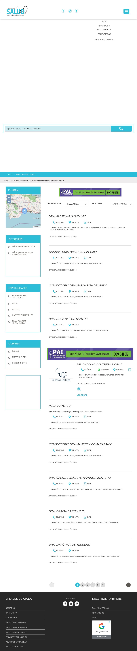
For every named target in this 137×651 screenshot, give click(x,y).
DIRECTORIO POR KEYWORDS (17, 627)
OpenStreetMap (37, 218)
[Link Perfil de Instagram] (77, 604)
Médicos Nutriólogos (67, 236)
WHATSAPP (104, 369)
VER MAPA (75, 222)
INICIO (104, 21)
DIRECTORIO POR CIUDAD (16, 632)
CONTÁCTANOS (104, 34)
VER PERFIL (82, 395)
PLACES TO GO (98, 613)
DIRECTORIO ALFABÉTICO (16, 623)
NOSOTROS (10, 608)
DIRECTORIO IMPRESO (104, 40)
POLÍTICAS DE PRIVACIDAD (16, 642)
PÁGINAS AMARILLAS (100, 608)
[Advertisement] (23, 392)
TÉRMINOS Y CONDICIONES (16, 637)
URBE (94, 618)
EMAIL (88, 222)
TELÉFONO (60, 222)
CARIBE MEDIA (11, 613)
